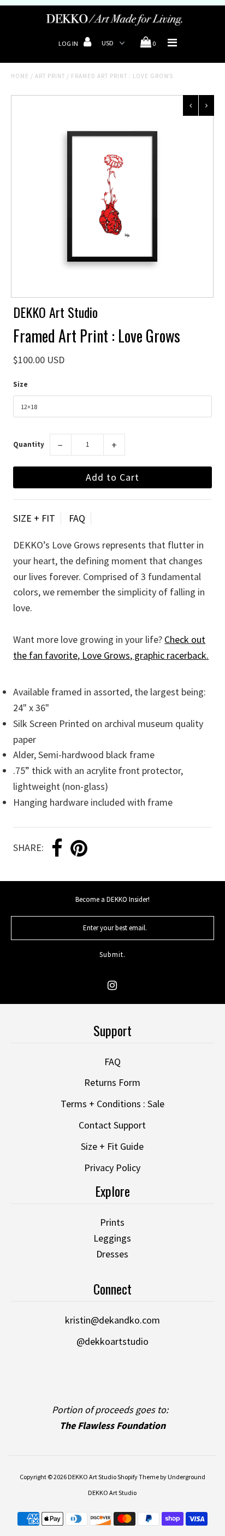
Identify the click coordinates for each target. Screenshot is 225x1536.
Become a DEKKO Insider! (112, 899)
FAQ (77, 518)
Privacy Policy (112, 1167)
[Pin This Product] (78, 848)
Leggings (112, 1238)
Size (20, 384)
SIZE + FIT (34, 518)
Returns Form (112, 1082)
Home (20, 76)
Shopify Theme (138, 1477)
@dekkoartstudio (112, 1341)
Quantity (28, 444)
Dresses (112, 1254)
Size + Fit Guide (112, 1146)
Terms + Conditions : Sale (112, 1103)
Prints (112, 1222)
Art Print (50, 76)
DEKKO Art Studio (92, 1477)
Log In (68, 43)
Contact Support (112, 1125)
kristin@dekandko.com (112, 1320)
